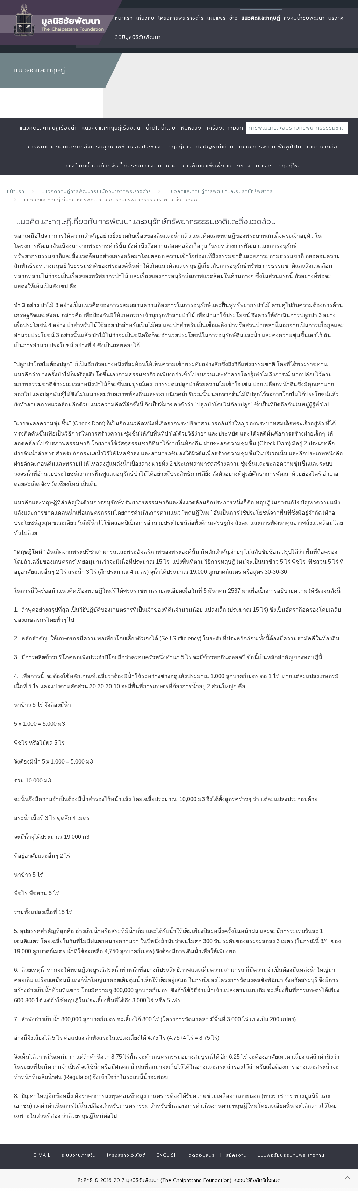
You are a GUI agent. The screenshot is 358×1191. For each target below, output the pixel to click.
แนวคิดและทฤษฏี (261, 18)
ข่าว (233, 18)
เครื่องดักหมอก (225, 128)
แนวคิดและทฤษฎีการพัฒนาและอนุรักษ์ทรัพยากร (220, 191)
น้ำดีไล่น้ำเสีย (161, 128)
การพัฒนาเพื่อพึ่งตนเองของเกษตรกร (227, 165)
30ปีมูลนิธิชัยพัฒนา (138, 37)
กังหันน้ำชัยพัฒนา (304, 18)
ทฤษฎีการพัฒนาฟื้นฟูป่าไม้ (270, 147)
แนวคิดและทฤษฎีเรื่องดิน (111, 128)
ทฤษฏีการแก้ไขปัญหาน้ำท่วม (201, 147)
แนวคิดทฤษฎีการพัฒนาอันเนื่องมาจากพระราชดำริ (96, 191)
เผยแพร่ (216, 18)
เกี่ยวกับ (145, 18)
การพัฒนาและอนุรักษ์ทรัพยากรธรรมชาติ (297, 128)
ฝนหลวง (191, 128)
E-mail (42, 1155)
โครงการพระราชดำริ (181, 18)
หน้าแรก (124, 18)
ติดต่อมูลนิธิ (201, 1155)
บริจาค (336, 18)
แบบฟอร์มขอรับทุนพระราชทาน (291, 1155)
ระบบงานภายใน (79, 1155)
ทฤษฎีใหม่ (290, 165)
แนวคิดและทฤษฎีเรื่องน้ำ (48, 128)
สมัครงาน (236, 1155)
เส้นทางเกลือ (322, 147)
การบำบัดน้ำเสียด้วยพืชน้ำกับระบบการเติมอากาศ (120, 165)
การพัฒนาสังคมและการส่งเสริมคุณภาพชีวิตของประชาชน (95, 147)
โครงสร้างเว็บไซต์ (126, 1155)
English (167, 1155)
